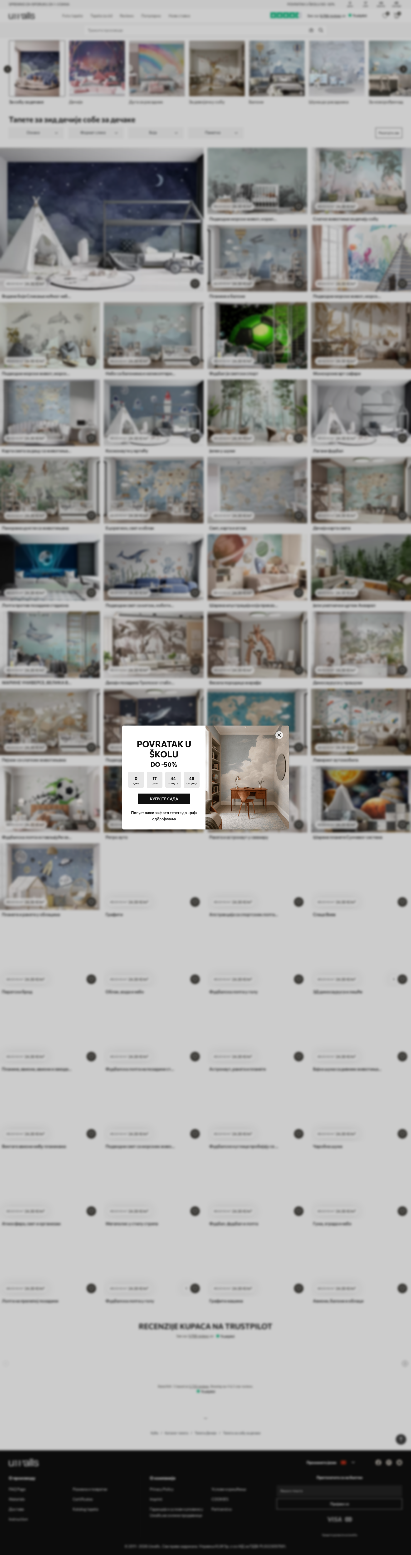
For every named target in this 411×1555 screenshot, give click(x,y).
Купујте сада (164, 798)
